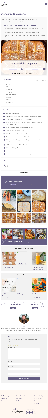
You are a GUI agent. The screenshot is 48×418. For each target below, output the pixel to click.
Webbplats (10, 372)
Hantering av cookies (21, 400)
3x (44, 80)
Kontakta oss (4, 398)
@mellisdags (13, 184)
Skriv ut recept (13, 68)
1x (40, 80)
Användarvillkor (19, 398)
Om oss (3, 400)
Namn (10, 361)
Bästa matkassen (38, 398)
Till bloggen (36, 400)
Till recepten (37, 403)
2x (42, 80)
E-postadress (11, 366)
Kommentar (11, 347)
